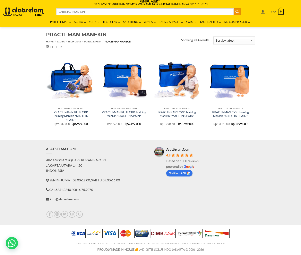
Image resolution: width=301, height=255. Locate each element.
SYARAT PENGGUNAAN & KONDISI (203, 243)
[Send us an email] (72, 214)
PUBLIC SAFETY (93, 41)
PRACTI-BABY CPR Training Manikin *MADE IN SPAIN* (177, 114)
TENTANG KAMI (86, 243)
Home (50, 41)
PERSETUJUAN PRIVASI (132, 243)
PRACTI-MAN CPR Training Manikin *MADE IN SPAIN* (230, 114)
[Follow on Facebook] (49, 214)
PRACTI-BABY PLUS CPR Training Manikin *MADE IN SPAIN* (70, 116)
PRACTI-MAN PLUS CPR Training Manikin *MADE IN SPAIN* (124, 114)
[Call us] (79, 214)
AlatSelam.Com (178, 149)
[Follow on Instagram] (57, 214)
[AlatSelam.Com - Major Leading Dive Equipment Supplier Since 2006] (23, 11)
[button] (263, 11)
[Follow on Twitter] (64, 214)
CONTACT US (106, 243)
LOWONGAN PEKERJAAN (164, 243)
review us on (177, 173)
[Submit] (237, 11)
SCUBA (61, 41)
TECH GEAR (74, 41)
